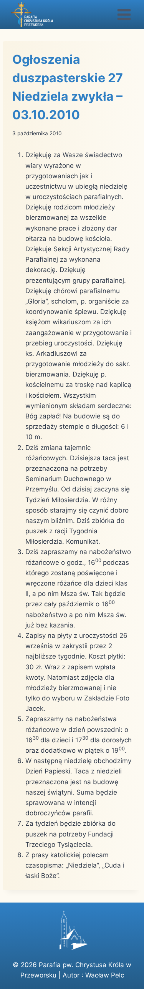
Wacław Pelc (104, 975)
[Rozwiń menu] (124, 14)
